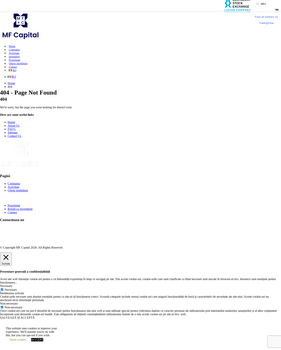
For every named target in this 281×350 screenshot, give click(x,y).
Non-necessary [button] (9, 303)
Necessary (11, 289)
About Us (13, 125)
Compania (14, 49)
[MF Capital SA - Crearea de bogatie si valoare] (20, 39)
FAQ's (11, 129)
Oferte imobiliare (18, 63)
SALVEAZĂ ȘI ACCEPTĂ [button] (17, 317)
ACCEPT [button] (37, 339)
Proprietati (14, 60)
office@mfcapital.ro (20, 234)
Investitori (14, 56)
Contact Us (14, 136)
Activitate (14, 53)
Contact (13, 67)
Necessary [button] (6, 286)
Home (12, 46)
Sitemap (12, 132)
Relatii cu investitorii (20, 209)
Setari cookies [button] (18, 339)
